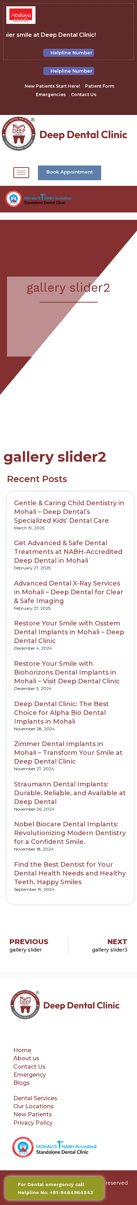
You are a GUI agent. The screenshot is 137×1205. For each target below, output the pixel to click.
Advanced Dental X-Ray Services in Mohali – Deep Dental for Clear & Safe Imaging (68, 592)
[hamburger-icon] (21, 172)
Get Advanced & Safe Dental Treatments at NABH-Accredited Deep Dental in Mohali (68, 551)
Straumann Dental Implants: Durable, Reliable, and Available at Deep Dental (70, 793)
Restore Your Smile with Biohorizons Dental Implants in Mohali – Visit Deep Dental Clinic (67, 672)
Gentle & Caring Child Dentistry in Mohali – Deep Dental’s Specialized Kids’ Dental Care (69, 511)
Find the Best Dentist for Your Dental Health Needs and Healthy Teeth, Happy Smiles (70, 873)
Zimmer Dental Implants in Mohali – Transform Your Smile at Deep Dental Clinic (68, 752)
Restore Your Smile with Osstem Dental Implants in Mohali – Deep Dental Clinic (69, 632)
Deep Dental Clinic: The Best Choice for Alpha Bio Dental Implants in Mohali (61, 712)
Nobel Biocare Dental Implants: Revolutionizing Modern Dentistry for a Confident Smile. (70, 833)
